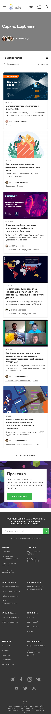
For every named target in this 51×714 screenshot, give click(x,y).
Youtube (16, 688)
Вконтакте (38, 679)
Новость (36, 250)
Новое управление (24, 444)
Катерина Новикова (18, 121)
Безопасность (11, 250)
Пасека (30, 631)
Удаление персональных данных (33, 653)
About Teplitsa (8, 664)
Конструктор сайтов (10, 587)
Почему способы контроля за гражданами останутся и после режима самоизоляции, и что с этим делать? (24, 293)
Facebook (21, 679)
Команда (5, 650)
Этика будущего (24, 250)
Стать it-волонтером (10, 617)
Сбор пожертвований (11, 591)
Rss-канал (34, 688)
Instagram (29, 679)
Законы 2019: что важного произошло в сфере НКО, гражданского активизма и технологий (19, 424)
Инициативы (10, 186)
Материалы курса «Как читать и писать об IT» (22, 107)
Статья (36, 444)
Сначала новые (13, 64)
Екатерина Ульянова (18, 182)
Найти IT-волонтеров (10, 596)
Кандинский (32, 622)
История (36, 314)
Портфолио (6, 660)
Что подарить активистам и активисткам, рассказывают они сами (22, 167)
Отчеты (8, 125)
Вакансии (6, 655)
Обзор (35, 380)
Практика (6, 552)
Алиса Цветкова (16, 246)
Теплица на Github (10, 622)
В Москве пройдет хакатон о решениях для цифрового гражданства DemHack (20, 228)
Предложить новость (36, 646)
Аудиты (30, 617)
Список (20, 186)
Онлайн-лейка (33, 627)
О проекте (6, 646)
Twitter (25, 688)
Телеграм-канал (12, 679)
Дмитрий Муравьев (17, 310)
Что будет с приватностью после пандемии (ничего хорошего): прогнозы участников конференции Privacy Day (24, 357)
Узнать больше (19, 496)
